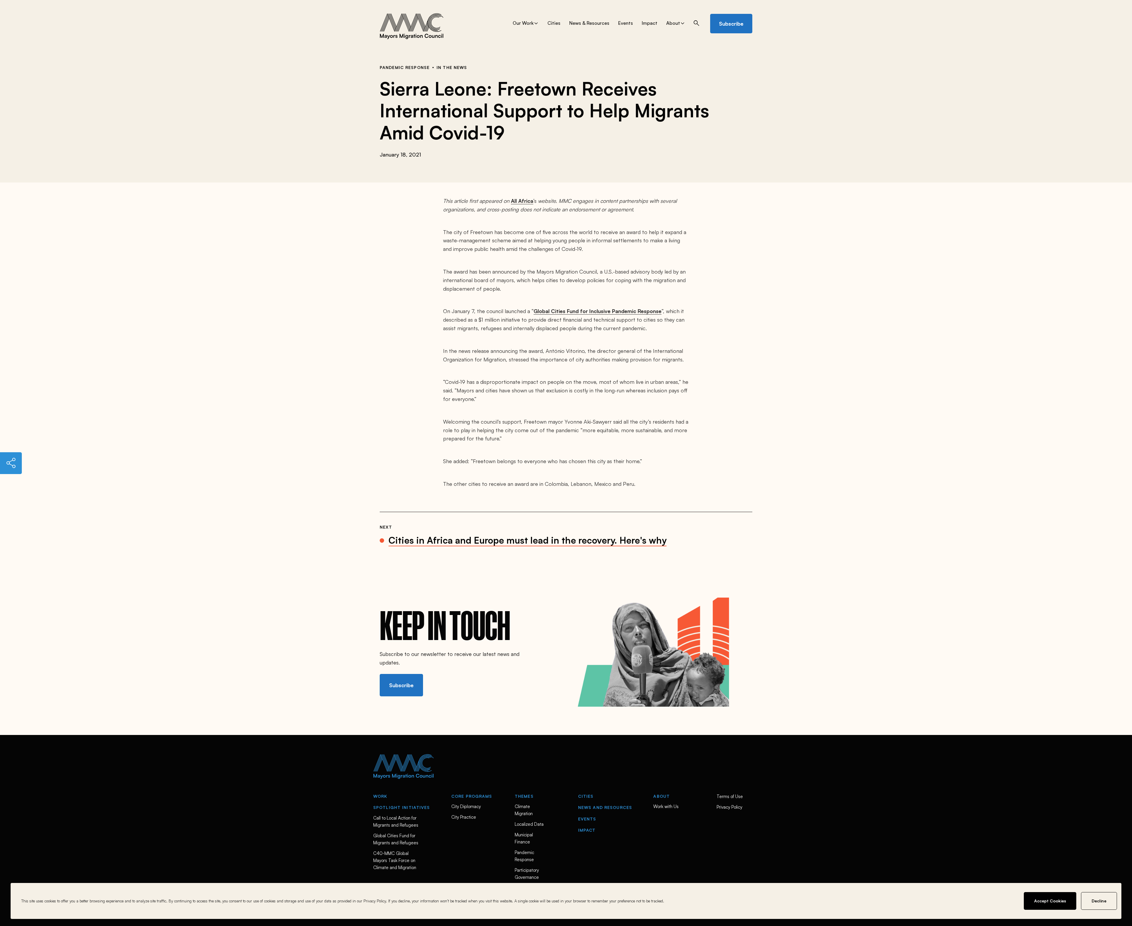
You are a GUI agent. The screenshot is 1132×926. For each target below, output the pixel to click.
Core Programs (471, 796)
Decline (1099, 900)
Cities (553, 23)
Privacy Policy (729, 807)
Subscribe (731, 23)
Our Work (523, 23)
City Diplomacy (466, 806)
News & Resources (589, 23)
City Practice (463, 817)
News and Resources (605, 807)
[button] (695, 23)
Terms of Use (730, 796)
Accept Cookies (1050, 900)
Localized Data (529, 824)
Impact (649, 23)
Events (625, 23)
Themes (524, 796)
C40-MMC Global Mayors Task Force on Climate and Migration (395, 860)
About (673, 23)
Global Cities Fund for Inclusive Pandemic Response (598, 311)
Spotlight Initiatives (401, 807)
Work (380, 796)
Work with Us (666, 806)
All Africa (522, 201)
